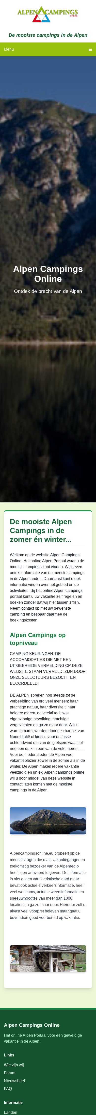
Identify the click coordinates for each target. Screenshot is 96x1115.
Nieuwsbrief (14, 1081)
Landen (10, 1112)
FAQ (8, 1089)
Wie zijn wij (14, 1065)
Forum (9, 1073)
